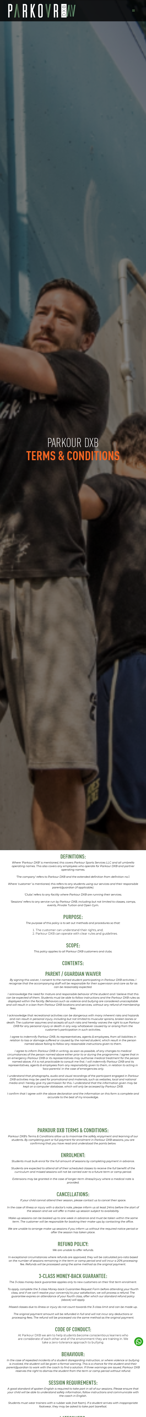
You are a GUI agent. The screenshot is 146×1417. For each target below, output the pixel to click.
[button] (133, 10)
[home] (41, 11)
